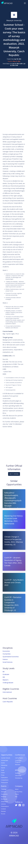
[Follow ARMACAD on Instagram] (23, 805)
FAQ (16, 796)
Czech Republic (8, 702)
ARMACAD (14, 835)
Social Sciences (7, 662)
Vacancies (17, 773)
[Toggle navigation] (25, 3)
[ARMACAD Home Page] (6, 2)
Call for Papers (19, 758)
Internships (18, 775)
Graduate (6, 674)
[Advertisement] (14, 83)
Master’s (5, 680)
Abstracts (17, 764)
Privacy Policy (18, 791)
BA (4, 672)
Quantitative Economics (11, 657)
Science (5, 659)
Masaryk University (14, 20)
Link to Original (14, 474)
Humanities (7, 654)
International (7, 692)
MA (4, 677)
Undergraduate (8, 683)
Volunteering (18, 778)
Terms (17, 794)
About (16, 789)
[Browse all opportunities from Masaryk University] (14, 15)
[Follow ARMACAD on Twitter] (16, 805)
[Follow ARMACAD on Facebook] (20, 805)
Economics (6, 651)
